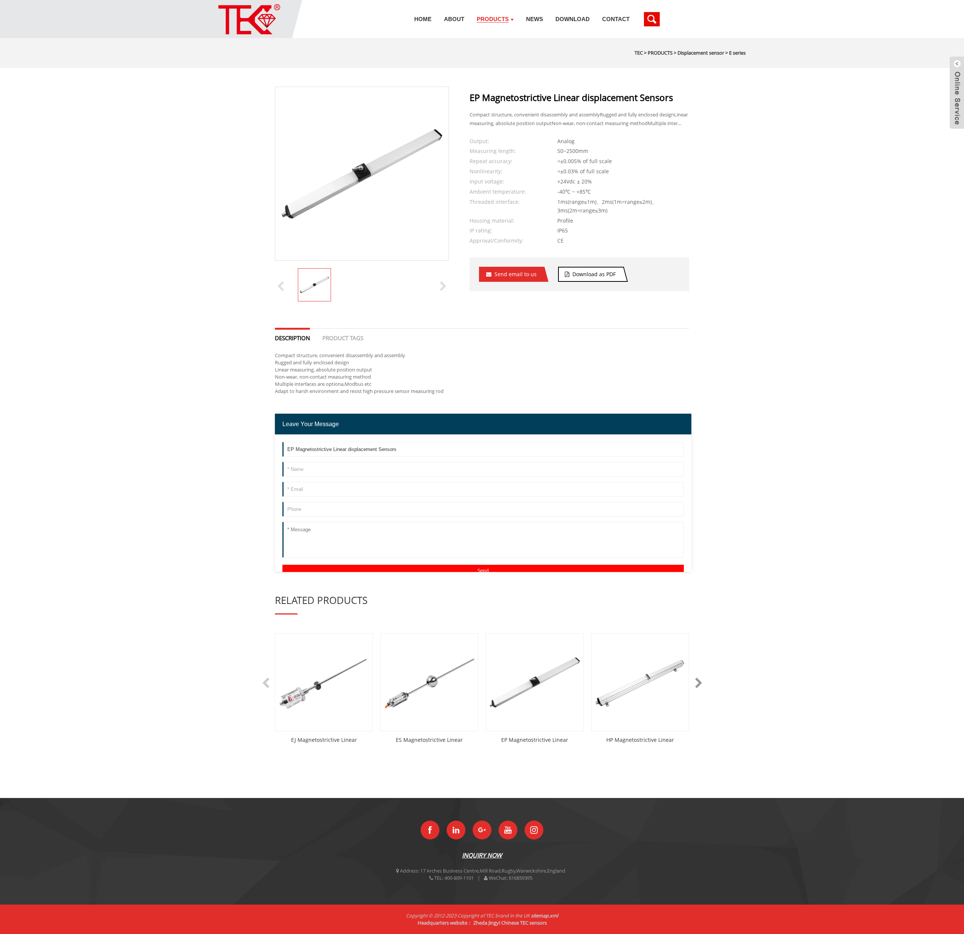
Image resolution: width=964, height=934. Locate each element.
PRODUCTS (660, 52)
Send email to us (515, 274)
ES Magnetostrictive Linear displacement (429, 740)
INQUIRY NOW (482, 855)
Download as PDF (594, 274)
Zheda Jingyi (486, 922)
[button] (443, 285)
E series (737, 52)
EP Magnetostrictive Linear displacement (534, 740)
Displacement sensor (700, 52)
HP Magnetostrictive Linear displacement (640, 740)
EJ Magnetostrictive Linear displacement (324, 740)
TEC (639, 52)
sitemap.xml (544, 915)
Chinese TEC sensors (524, 922)
